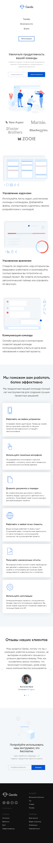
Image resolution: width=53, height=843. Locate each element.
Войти (26, 29)
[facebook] (4, 802)
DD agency (31, 689)
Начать (38, 767)
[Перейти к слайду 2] (26, 695)
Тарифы (26, 19)
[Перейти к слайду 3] (28, 695)
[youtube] (16, 802)
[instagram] (12, 802)
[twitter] (8, 802)
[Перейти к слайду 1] (24, 695)
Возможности (26, 24)
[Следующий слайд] (50, 669)
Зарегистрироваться (36, 74)
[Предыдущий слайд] (2, 669)
